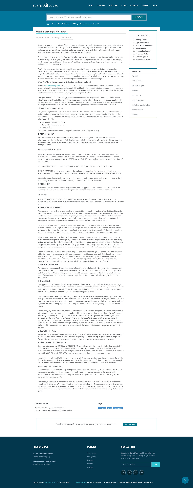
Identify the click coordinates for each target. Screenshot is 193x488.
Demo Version (137, 81)
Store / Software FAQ (143, 59)
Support (134, 6)
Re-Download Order (143, 51)
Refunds (90, 464)
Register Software (142, 43)
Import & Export (138, 100)
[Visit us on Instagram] (135, 472)
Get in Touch (130, 424)
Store (124, 6)
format (109, 408)
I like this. (67, 38)
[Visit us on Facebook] (123, 472)
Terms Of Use (91, 453)
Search (139, 17)
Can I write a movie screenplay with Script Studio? (53, 410)
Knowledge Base (64, 24)
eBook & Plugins (138, 86)
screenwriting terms (53, 85)
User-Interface (137, 95)
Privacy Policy (91, 457)
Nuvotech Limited (50, 483)
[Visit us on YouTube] (142, 472)
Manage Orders (141, 40)
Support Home (51, 24)
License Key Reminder (143, 45)
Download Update (142, 54)
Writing (75, 24)
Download (113, 6)
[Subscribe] (155, 464)
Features (101, 6)
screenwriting (117, 408)
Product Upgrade (142, 57)
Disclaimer (90, 460)
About (155, 6)
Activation (136, 76)
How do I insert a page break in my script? (50, 408)
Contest (145, 6)
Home (91, 6)
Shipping (90, 467)
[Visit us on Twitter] (129, 472)
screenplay (102, 408)
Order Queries (137, 110)
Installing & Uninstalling (141, 105)
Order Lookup (140, 48)
